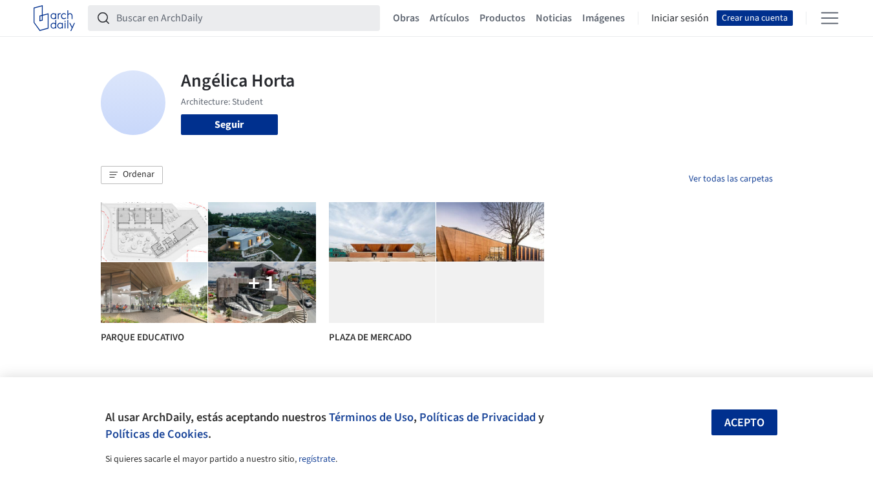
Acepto (744, 423)
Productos (502, 18)
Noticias (554, 18)
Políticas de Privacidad (477, 417)
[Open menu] (829, 18)
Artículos (449, 18)
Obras (406, 18)
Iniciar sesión (680, 18)
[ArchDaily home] (54, 18)
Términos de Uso (371, 417)
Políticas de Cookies (156, 434)
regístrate (317, 459)
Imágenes (603, 18)
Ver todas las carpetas (731, 178)
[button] (132, 175)
